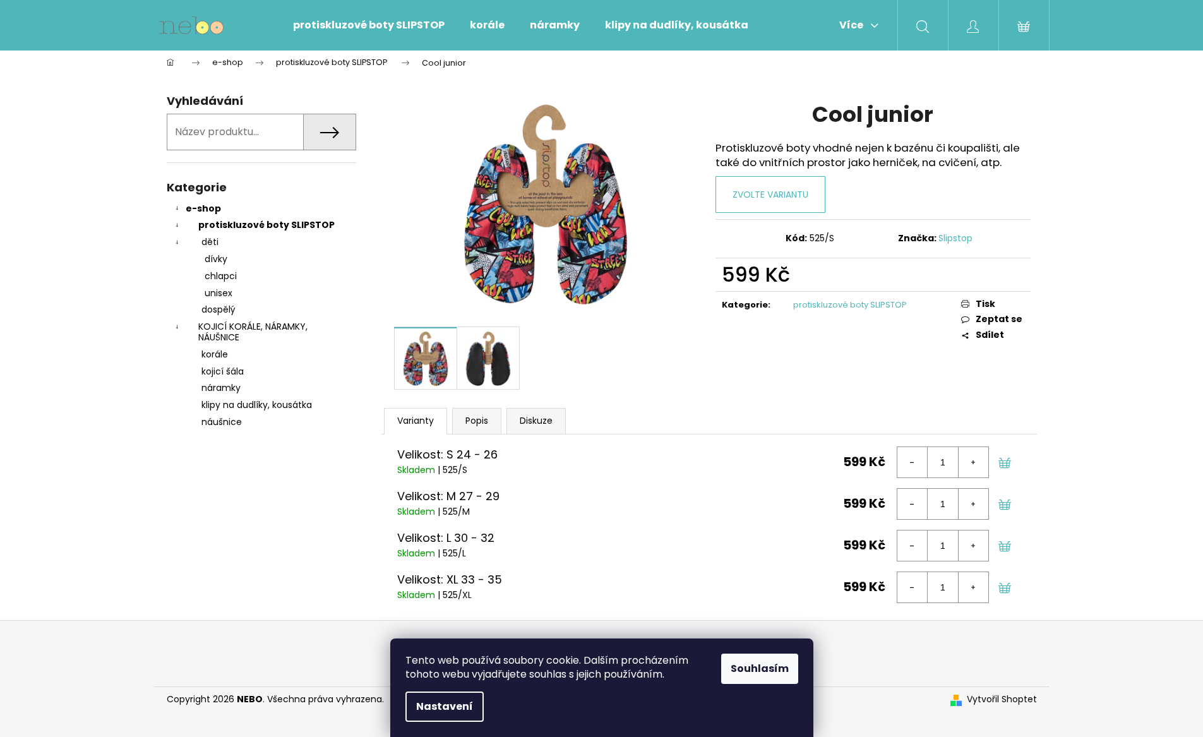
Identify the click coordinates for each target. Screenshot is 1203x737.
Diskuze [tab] (536, 420)
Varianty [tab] (415, 420)
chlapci (221, 276)
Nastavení (444, 706)
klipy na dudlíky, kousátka (256, 404)
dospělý (218, 309)
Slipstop (955, 238)
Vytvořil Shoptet (1002, 699)
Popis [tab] (476, 420)
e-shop (203, 208)
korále (214, 354)
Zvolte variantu (770, 194)
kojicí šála (222, 371)
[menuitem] (368, 25)
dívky (216, 259)
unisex (218, 293)
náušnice (221, 422)
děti (209, 242)
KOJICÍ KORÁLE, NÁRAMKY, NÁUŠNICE (253, 332)
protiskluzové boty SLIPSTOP (266, 225)
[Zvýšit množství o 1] (973, 462)
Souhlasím (760, 668)
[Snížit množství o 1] (912, 462)
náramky (221, 387)
